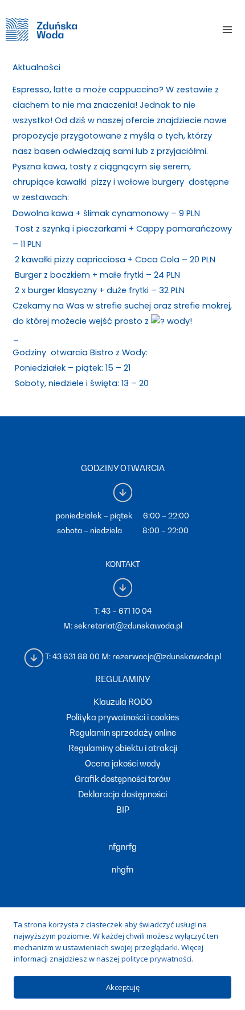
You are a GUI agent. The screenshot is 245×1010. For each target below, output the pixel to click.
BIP (122, 809)
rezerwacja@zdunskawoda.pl (166, 657)
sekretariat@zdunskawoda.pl (128, 625)
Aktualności (36, 67)
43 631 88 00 (76, 657)
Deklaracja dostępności (122, 794)
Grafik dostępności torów (122, 779)
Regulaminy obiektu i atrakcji (122, 748)
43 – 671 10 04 (126, 610)
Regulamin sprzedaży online (123, 732)
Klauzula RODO (122, 702)
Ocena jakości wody (123, 763)
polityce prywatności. (157, 959)
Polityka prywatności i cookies (122, 717)
